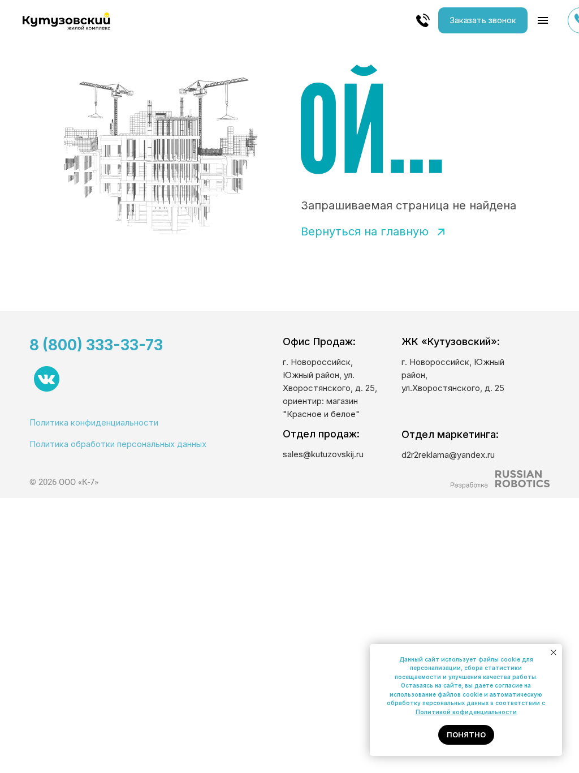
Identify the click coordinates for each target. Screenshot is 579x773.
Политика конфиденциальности (93, 422)
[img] (500, 479)
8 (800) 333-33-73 (96, 345)
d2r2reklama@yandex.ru (448, 454)
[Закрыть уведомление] (553, 652)
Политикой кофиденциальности (466, 711)
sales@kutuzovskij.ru (323, 454)
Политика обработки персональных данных (117, 444)
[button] (483, 20)
